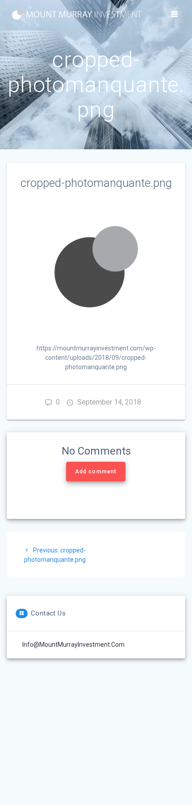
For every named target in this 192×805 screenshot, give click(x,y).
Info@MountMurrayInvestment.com (73, 644)
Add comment (96, 471)
